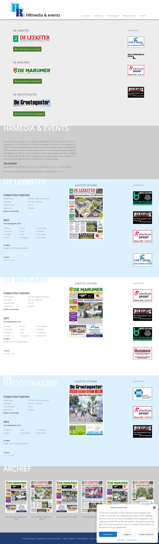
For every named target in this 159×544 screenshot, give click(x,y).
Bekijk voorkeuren (146, 534)
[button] (154, 507)
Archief (142, 16)
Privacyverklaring (131, 540)
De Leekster (85, 16)
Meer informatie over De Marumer (27, 81)
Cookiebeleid (121, 540)
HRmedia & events (130, 16)
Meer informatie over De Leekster (27, 49)
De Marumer (98, 16)
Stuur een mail (8, 260)
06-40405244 (83, 538)
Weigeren (127, 534)
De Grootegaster (113, 16)
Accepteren (108, 534)
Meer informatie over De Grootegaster (29, 114)
